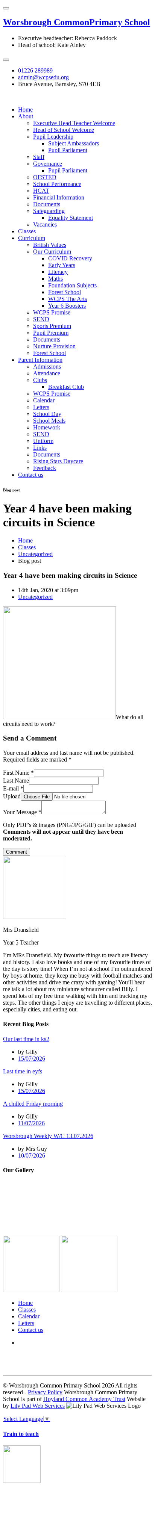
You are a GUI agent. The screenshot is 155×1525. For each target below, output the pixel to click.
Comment (16, 852)
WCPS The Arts (67, 299)
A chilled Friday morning (33, 1103)
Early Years (61, 265)
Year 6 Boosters (67, 305)
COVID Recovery (70, 258)
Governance (47, 163)
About (25, 116)
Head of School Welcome (63, 130)
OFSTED (44, 177)
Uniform (43, 441)
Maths (55, 278)
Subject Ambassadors (73, 143)
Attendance (46, 373)
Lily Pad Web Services (38, 1406)
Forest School (64, 292)
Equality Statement (70, 218)
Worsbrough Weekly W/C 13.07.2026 (48, 1136)
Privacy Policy (45, 1392)
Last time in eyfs (22, 1071)
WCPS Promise (51, 312)
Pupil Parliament (67, 150)
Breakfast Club (66, 387)
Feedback (44, 468)
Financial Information (58, 197)
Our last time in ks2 (26, 1039)
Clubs (40, 380)
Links (40, 447)
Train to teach (21, 1434)
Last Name (16, 780)
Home (25, 109)
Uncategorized (35, 554)
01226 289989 (35, 70)
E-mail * (13, 788)
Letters (41, 407)
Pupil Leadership (53, 136)
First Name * (18, 772)
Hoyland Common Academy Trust (84, 1399)
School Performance (57, 184)
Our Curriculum (52, 251)
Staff (38, 157)
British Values (49, 245)
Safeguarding (49, 211)
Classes (27, 231)
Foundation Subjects (72, 285)
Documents (46, 204)
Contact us (30, 475)
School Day (47, 414)
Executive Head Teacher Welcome (74, 123)
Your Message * (22, 812)
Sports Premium (52, 326)
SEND (41, 319)
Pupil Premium (50, 332)
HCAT (41, 190)
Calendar (44, 400)
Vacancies (45, 224)
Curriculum (31, 238)
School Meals (49, 420)
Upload (12, 796)
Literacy (58, 272)
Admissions (47, 366)
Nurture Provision (54, 346)
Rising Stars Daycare (58, 461)
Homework (46, 427)
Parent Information (40, 360)
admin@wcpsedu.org (43, 77)
